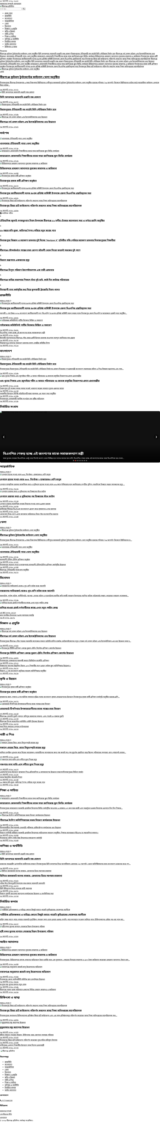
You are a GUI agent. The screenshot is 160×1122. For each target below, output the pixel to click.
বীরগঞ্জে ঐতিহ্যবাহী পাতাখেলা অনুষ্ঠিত (14, 571)
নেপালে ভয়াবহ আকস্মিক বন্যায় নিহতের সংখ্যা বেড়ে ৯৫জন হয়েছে (25, 505)
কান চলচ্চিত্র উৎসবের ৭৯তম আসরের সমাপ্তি (17, 616)
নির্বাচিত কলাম (10, 41)
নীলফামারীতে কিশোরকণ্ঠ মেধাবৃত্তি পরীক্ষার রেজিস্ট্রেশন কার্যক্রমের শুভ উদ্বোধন (30, 829)
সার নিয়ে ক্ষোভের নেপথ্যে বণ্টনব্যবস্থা (14, 728)
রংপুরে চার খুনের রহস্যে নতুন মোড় (13, 985)
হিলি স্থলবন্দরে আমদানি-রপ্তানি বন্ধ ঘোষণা (54, 54)
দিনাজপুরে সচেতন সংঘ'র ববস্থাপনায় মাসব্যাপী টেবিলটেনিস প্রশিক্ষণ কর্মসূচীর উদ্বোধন (33, 566)
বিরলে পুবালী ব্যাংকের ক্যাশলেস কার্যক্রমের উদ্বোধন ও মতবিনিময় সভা (27, 895)
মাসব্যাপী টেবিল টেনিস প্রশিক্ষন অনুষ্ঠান (15, 561)
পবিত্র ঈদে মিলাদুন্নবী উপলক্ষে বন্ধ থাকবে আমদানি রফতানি (22, 884)
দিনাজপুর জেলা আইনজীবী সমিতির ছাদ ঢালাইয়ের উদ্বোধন (22, 980)
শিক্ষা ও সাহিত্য (10, 36)
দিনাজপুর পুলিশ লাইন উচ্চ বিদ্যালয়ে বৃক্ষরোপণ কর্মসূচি (21, 839)
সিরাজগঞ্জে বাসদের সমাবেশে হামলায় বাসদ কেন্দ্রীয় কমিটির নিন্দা (25, 344)
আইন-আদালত (10, 44)
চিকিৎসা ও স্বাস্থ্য (11, 47)
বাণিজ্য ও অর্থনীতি (12, 39)
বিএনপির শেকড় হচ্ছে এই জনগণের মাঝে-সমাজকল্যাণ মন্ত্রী (22, 334)
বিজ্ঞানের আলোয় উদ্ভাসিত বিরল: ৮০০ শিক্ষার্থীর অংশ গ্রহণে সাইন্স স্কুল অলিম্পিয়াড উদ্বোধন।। (35, 667)
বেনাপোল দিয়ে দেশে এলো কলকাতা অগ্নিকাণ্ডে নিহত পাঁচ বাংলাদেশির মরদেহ (29, 515)
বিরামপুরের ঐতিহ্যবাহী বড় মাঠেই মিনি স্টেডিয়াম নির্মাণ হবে (93, 54)
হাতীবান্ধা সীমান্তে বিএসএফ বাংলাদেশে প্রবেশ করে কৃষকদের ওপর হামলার (28, 510)
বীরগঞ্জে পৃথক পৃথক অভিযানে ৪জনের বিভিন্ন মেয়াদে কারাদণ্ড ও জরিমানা (28, 991)
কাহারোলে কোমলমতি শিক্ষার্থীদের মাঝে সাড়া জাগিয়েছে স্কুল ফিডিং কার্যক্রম (66, 56)
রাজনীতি (8, 16)
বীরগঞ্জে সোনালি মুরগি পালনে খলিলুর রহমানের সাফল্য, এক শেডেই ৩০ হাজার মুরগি (32, 717)
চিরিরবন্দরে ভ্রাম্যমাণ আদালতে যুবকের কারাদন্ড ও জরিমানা (118, 56)
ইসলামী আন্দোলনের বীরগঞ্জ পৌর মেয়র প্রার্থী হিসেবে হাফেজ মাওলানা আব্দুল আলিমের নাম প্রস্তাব (37, 339)
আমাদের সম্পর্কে (6, 4)
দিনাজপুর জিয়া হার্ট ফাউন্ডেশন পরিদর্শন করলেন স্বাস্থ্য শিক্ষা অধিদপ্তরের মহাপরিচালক (117, 59)
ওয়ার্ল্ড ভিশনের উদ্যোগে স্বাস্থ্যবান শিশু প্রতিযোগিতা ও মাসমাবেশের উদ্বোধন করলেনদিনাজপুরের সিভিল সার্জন (41, 773)
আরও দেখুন (5, 301)
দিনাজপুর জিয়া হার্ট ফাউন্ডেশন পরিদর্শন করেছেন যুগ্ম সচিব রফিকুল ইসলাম (28, 1041)
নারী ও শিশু (9, 34)
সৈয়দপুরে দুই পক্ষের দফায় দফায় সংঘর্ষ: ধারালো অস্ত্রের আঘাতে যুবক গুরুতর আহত (32, 389)
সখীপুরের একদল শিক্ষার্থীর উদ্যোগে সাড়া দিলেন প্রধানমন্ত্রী (22, 1046)
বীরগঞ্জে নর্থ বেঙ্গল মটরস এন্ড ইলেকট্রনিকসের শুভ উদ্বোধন (131, 61)
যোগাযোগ (17, 4)
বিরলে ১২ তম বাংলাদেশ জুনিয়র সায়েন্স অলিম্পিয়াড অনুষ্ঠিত (23, 672)
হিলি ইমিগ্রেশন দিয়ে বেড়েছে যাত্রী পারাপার (16, 889)
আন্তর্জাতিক (9, 21)
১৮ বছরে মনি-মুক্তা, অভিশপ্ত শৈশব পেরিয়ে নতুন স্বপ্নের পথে (22, 783)
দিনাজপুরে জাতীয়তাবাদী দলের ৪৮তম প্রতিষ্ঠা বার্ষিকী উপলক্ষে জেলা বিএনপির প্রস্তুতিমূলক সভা (49, 59)
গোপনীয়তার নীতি (6, 1114)
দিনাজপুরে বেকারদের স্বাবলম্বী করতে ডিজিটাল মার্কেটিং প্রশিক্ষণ (24, 662)
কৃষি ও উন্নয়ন (10, 31)
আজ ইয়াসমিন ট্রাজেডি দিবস (11, 778)
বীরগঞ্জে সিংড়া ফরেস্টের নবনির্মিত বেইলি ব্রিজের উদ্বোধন (22, 722)
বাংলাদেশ (8, 18)
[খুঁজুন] (24, 9)
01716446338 (7, 1101)
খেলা (7, 23)
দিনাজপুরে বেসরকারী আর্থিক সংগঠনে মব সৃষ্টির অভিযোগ (22, 400)
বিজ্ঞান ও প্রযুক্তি (11, 29)
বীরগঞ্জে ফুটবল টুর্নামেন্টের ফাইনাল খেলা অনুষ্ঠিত (19, 54)
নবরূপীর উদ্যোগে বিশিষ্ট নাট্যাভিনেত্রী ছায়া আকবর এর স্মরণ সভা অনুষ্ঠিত (28, 395)
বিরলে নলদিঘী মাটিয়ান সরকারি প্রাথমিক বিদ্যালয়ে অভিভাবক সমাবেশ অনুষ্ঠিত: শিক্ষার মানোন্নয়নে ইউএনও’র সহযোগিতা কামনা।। (49, 834)
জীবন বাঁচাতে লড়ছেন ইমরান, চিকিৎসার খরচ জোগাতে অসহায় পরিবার (27, 1036)
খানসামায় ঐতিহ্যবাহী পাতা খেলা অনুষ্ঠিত (21, 56)
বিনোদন (8, 26)
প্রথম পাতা (8, 13)
